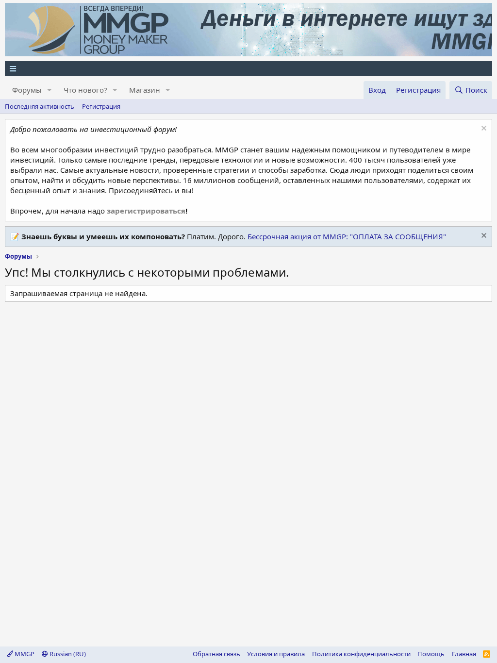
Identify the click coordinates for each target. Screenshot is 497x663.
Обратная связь (216, 653)
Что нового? (85, 90)
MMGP (23, 653)
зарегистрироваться (146, 210)
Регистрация (101, 106)
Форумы (27, 90)
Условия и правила (276, 653)
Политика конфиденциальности (361, 653)
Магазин (144, 90)
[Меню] (248, 68)
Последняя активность (39, 106)
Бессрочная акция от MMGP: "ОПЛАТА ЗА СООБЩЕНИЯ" (347, 236)
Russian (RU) (67, 653)
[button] (49, 90)
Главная (464, 653)
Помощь (431, 653)
